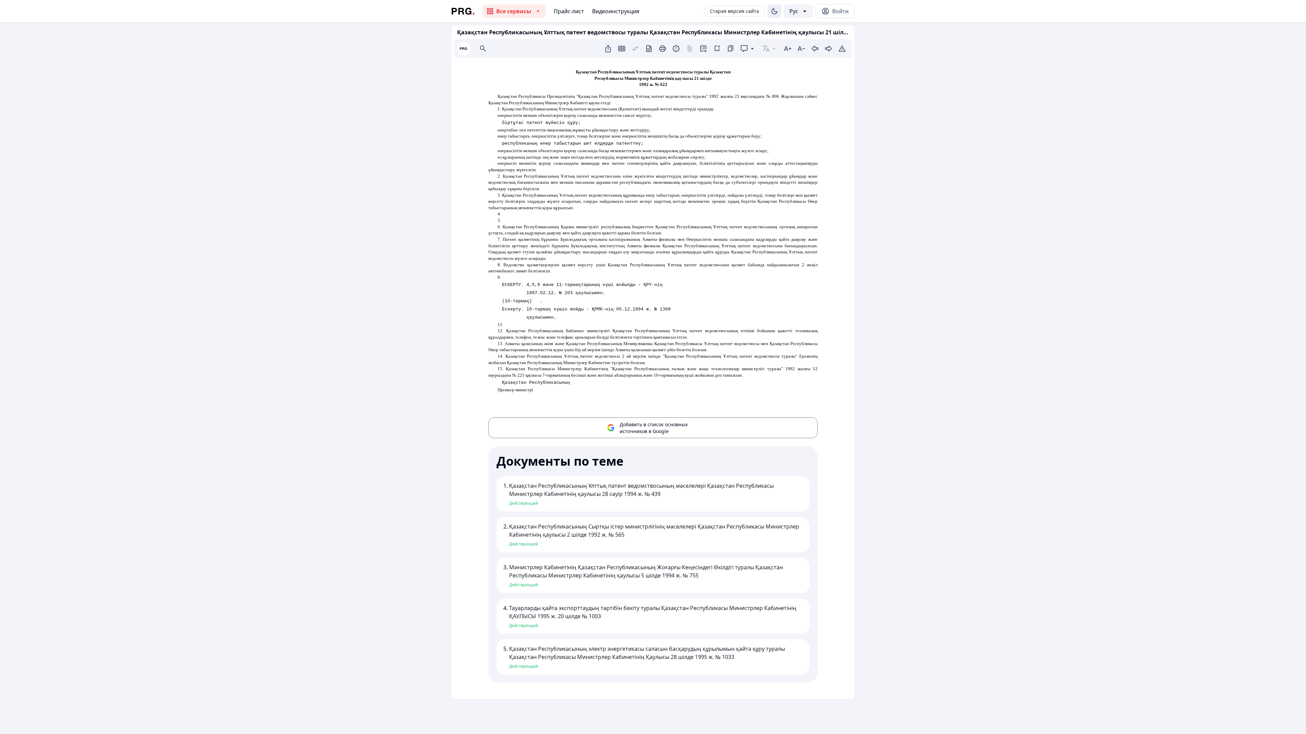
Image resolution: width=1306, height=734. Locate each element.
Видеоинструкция (615, 11)
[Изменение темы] (774, 11)
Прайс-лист (569, 11)
